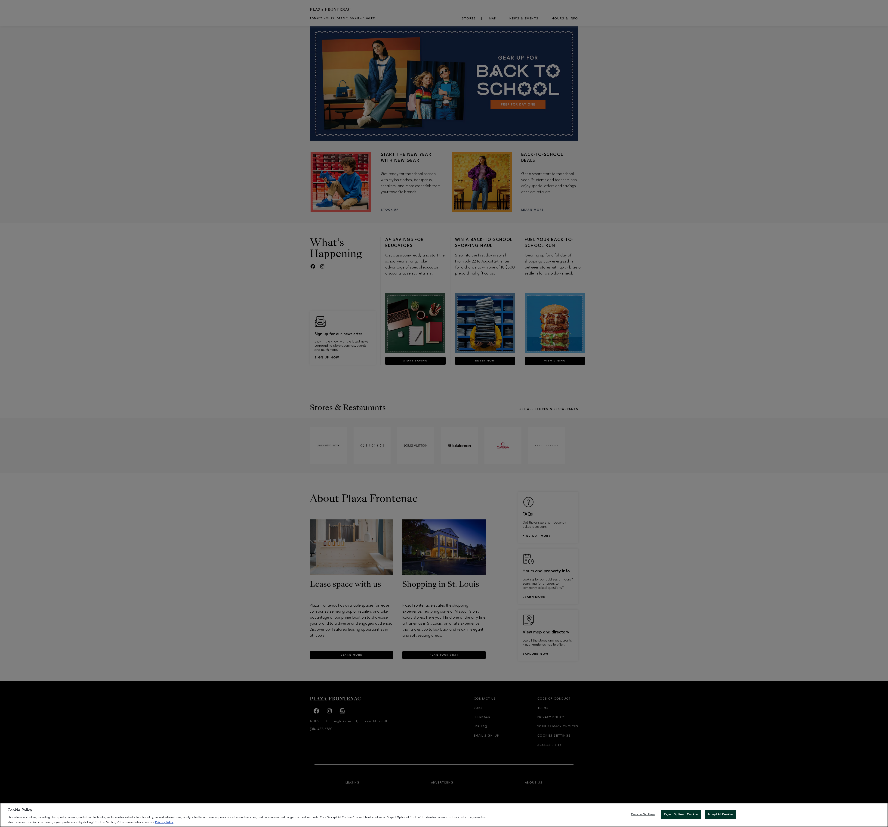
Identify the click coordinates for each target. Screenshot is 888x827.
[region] (444, 815)
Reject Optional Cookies (681, 814)
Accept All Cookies (720, 814)
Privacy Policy (164, 822)
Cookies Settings (643, 814)
